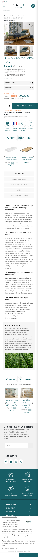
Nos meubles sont (27, 493)
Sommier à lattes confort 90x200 (27, 159)
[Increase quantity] (10, 105)
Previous (5, 51)
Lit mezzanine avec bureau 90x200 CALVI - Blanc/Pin (11, 403)
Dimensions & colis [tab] (19, 185)
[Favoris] (35, 2)
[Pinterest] (16, 461)
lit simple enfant (12, 238)
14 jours (10, 493)
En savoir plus (8, 78)
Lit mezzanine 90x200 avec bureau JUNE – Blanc (27, 404)
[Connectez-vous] (31, 1)
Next (33, 51)
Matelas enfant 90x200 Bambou (11, 159)
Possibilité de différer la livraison (16, 117)
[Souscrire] (30, 445)
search (34, 10)
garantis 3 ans (27, 495)
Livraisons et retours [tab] (19, 196)
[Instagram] (21, 461)
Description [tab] (19, 174)
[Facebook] (6, 461)
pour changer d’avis (11, 495)
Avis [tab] (19, 190)
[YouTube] (11, 461)
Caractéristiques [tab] (19, 179)
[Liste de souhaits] (31, 25)
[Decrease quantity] (10, 106)
